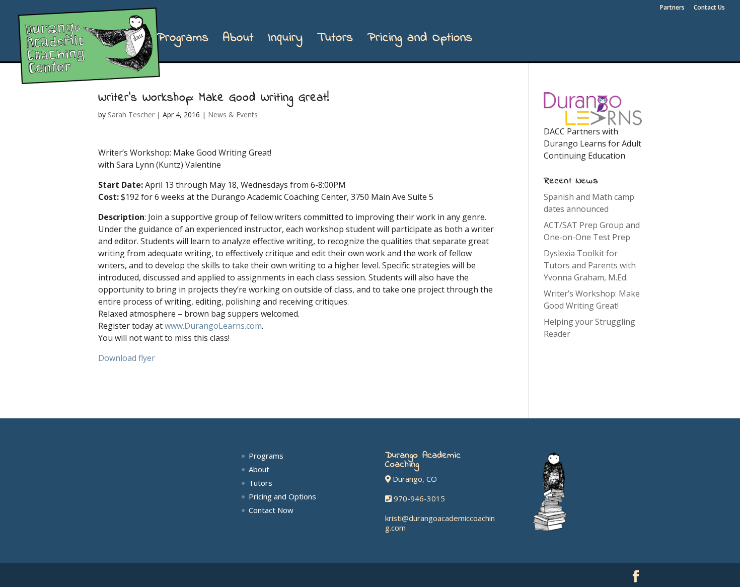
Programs (183, 41)
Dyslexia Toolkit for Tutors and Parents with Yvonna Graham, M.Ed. (590, 265)
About (238, 41)
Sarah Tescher (131, 114)
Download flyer (126, 357)
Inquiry (285, 41)
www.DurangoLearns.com (213, 325)
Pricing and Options (420, 41)
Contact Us (709, 8)
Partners (672, 8)
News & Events (233, 114)
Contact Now (271, 510)
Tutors (335, 41)
